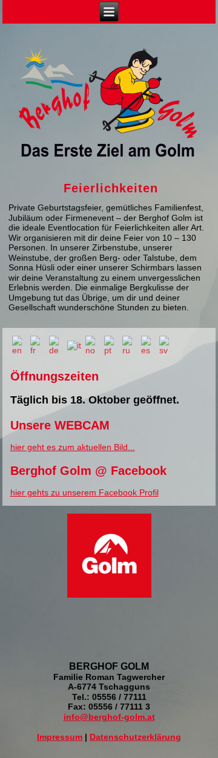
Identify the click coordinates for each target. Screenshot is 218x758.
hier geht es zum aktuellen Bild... (72, 447)
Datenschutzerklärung (135, 737)
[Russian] (130, 345)
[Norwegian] (93, 345)
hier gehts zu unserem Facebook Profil (84, 492)
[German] (56, 345)
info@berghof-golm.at (109, 717)
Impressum (59, 737)
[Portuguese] (111, 345)
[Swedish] (166, 345)
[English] (19, 345)
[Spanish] (148, 345)
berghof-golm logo (108, 102)
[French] (37, 345)
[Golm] (109, 597)
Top (189, 729)
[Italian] (74, 345)
